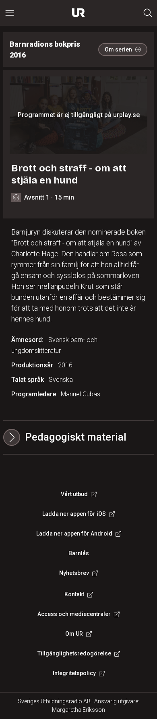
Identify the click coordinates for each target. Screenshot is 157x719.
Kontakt (74, 594)
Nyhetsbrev (74, 573)
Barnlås (78, 553)
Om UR (74, 633)
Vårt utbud (74, 494)
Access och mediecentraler (74, 614)
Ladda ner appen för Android (74, 533)
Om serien (118, 49)
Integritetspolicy (74, 673)
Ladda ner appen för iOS (74, 514)
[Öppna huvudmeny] (9, 13)
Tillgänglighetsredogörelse (74, 653)
